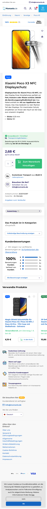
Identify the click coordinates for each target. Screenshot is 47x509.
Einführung (7, 15)
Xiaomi (17, 15)
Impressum (7, 459)
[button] (25, 8)
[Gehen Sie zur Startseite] (10, 8)
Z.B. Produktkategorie (17, 22)
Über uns (6, 430)
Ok (23, 504)
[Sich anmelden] (30, 8)
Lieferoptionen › (18, 177)
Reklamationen (9, 447)
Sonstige (27, 15)
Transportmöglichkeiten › (17, 138)
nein (23, 499)
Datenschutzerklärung (12, 456)
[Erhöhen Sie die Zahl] (12, 162)
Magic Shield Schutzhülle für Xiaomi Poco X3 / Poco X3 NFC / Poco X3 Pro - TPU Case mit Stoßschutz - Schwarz (19, 322)
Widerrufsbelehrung (11, 444)
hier (32, 495)
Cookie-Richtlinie (10, 450)
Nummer (8, 164)
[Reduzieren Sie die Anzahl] (12, 165)
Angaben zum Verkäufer (15, 200)
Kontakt (6, 453)
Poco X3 (37, 15)
